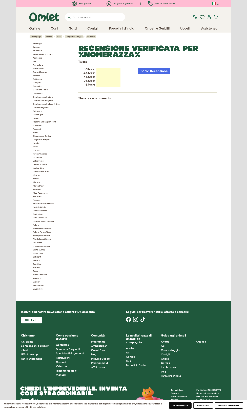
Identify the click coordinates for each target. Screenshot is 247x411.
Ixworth (36, 150)
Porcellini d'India (136, 365)
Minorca (36, 189)
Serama (36, 260)
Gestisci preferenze (228, 405)
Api (128, 352)
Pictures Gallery (100, 358)
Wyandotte (38, 289)
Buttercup (37, 79)
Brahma (36, 75)
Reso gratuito (84, 3)
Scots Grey (38, 253)
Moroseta (37, 196)
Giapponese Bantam (42, 136)
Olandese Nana (40, 211)
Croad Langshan (41, 107)
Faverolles (38, 125)
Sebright (37, 257)
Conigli (130, 356)
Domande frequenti (68, 349)
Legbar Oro (38, 168)
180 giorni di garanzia (123, 3)
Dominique (38, 115)
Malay (35, 178)
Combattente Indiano (43, 97)
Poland (36, 225)
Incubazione (168, 367)
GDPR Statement (31, 358)
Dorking (36, 118)
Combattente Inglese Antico (46, 104)
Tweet (82, 61)
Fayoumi (37, 129)
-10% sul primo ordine (164, 3)
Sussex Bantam (40, 274)
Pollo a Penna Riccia (42, 232)
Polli (59, 37)
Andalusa (37, 50)
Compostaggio (170, 350)
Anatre (130, 348)
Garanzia (61, 362)
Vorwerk (37, 278)
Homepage (36, 37)
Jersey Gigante (40, 154)
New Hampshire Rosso (43, 203)
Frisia (35, 132)
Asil (34, 61)
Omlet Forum (99, 350)
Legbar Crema (40, 164)
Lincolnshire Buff (41, 171)
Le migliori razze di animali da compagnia (139, 339)
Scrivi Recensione (154, 71)
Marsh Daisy (38, 186)
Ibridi (35, 146)
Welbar (36, 282)
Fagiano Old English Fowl (44, 122)
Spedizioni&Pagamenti (70, 353)
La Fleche (37, 157)
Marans (36, 182)
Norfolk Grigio (39, 207)
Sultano (36, 267)
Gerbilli (165, 362)
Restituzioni (63, 357)
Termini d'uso (177, 390)
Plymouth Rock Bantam (43, 221)
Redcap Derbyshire (41, 235)
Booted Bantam (40, 72)
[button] (193, 336)
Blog (93, 354)
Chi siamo (27, 341)
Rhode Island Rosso (42, 239)
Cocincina (37, 86)
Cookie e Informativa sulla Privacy (179, 396)
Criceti (165, 358)
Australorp (38, 65)
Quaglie (201, 341)
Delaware (37, 111)
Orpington (38, 214)
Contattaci (63, 344)
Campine (37, 83)
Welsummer (38, 285)
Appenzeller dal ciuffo (43, 54)
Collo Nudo (38, 93)
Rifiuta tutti (203, 405)
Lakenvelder (38, 161)
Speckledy (37, 264)
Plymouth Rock (40, 218)
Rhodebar (37, 243)
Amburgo (37, 43)
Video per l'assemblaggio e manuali (66, 370)
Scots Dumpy (39, 250)
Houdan (36, 143)
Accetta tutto (180, 405)
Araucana (37, 58)
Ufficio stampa (30, 354)
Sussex (36, 271)
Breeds (49, 37)
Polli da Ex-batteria (42, 228)
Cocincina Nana (40, 90)
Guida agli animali (173, 335)
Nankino (36, 200)
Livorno (36, 175)
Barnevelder (38, 68)
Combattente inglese (43, 100)
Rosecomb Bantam (41, 246)
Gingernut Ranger (74, 37)
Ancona (36, 47)
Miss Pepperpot (40, 193)
